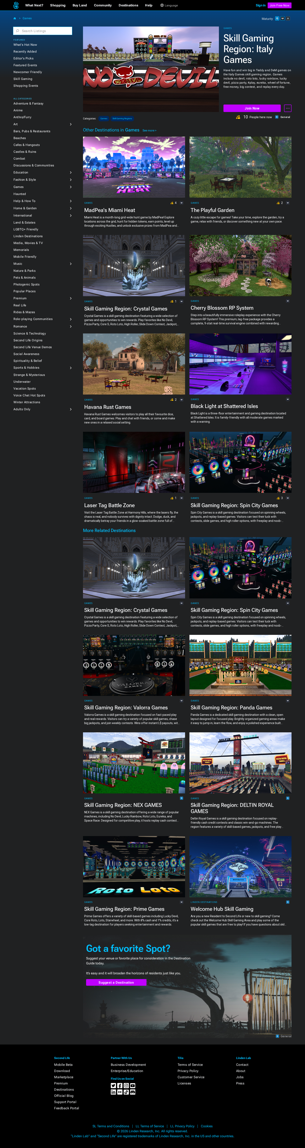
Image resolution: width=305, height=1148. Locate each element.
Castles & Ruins (24, 152)
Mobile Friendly (25, 257)
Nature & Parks (24, 271)
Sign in (261, 5)
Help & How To (24, 201)
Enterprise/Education (127, 1071)
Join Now (252, 108)
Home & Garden (25, 208)
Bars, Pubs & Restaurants (31, 131)
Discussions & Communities (33, 165)
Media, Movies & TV (28, 243)
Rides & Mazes (24, 312)
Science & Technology (29, 333)
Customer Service (191, 1077)
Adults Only (21, 409)
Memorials (21, 250)
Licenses (184, 1083)
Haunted (19, 194)
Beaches (19, 138)
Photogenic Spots (26, 284)
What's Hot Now (25, 45)
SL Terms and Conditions (111, 1126)
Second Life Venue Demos (32, 347)
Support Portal (65, 1102)
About (240, 1071)
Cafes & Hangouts (26, 145)
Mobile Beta (63, 1065)
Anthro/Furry (22, 117)
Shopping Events (25, 86)
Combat (19, 158)
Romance (20, 326)
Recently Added (25, 51)
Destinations (64, 1089)
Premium (20, 298)
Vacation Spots (24, 388)
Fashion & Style (24, 180)
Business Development (128, 1065)
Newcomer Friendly (27, 72)
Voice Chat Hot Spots (29, 395)
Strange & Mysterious (29, 375)
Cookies (207, 1126)
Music (17, 264)
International (22, 215)
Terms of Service (190, 1065)
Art (15, 124)
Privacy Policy (188, 1071)
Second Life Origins (28, 340)
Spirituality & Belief (27, 361)
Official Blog (64, 1096)
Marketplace (63, 1077)
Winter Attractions (26, 402)
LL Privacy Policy (182, 1126)
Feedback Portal (66, 1108)
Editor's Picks (23, 58)
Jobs (240, 1077)
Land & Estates (24, 222)
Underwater (21, 382)
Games (27, 18)
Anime (18, 110)
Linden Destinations (28, 236)
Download (62, 1071)
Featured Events (25, 65)
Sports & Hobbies (26, 367)
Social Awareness (26, 354)
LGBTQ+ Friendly (25, 229)
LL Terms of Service (150, 1126)
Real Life (19, 305)
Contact (242, 1065)
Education (20, 172)
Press (240, 1083)
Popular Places (24, 291)
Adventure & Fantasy (28, 103)
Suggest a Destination (116, 982)
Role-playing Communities (32, 319)
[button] (34, 5)
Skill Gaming (22, 79)
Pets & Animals (24, 277)
